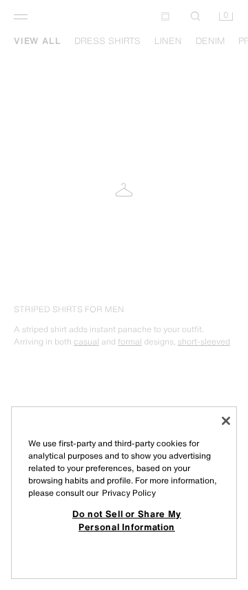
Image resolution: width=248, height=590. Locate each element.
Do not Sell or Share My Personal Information (126, 520)
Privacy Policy (129, 493)
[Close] (226, 421)
